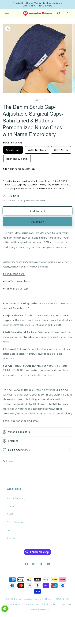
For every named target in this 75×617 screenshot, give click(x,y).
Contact (12, 537)
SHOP (10, 514)
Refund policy (62, 598)
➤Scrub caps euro (14, 273)
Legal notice (65, 604)
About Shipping (16, 498)
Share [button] (9, 460)
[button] (7, 13)
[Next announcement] (68, 4)
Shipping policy (49, 604)
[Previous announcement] (6, 4)
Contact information (39, 609)
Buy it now (37, 221)
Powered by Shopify (43, 599)
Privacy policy (13, 604)
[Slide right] (45, 100)
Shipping (21, 200)
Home (10, 506)
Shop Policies (15, 522)
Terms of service (30, 604)
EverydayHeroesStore (23, 599)
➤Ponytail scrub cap (15, 288)
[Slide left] (30, 100)
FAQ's (10, 529)
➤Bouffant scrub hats (16, 281)
